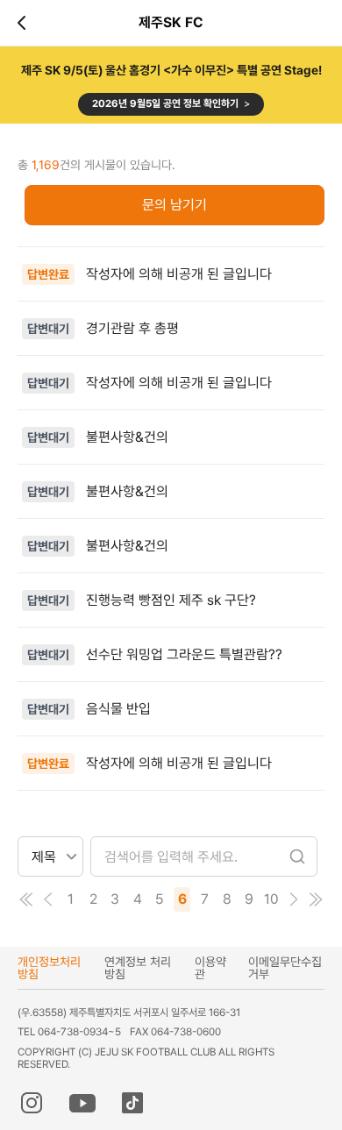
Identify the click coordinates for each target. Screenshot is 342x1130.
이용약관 (210, 968)
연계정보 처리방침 (137, 968)
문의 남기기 (174, 204)
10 (271, 899)
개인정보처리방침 (49, 968)
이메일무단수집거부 (285, 968)
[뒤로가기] (25, 23)
